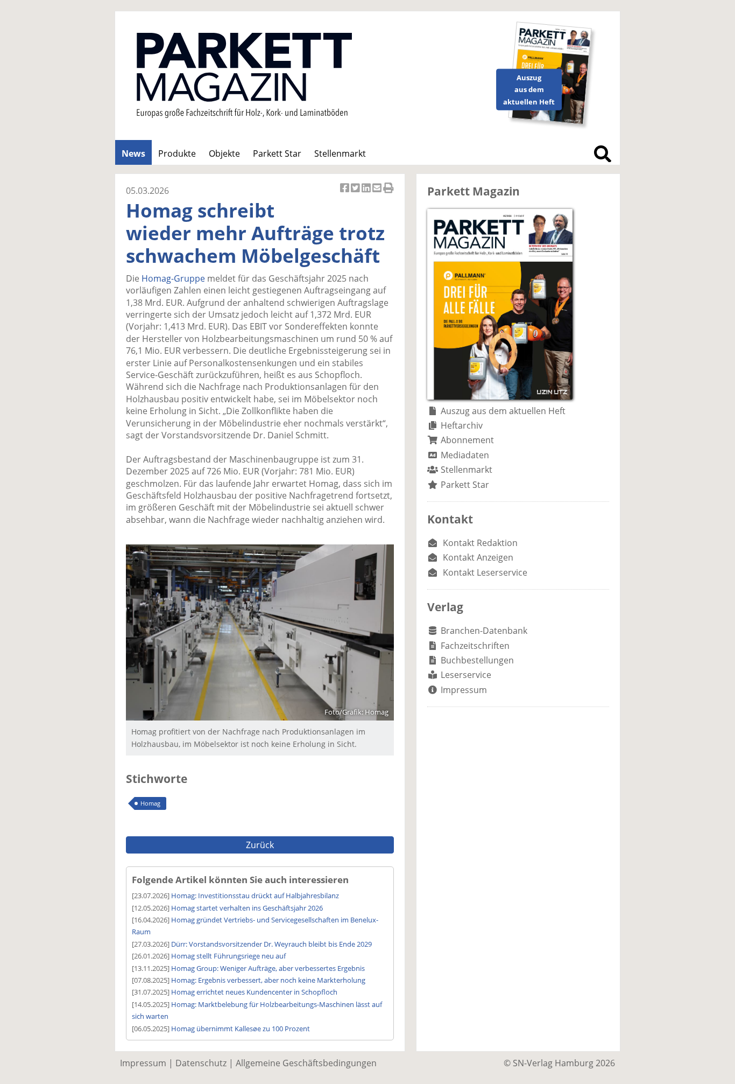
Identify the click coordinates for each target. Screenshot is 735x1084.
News (133, 153)
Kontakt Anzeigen (478, 557)
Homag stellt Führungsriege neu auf (228, 956)
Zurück (260, 845)
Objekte (224, 153)
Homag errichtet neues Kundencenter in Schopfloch (254, 992)
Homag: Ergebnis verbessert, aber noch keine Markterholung (268, 980)
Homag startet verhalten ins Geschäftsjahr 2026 (247, 908)
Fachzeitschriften (475, 646)
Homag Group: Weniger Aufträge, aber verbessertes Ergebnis (268, 968)
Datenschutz (201, 1063)
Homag (150, 803)
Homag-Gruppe (173, 278)
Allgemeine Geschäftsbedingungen (306, 1063)
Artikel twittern (356, 193)
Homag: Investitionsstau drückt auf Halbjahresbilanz (255, 895)
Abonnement (467, 440)
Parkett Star (277, 153)
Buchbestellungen (477, 660)
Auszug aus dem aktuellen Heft (503, 411)
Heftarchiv (462, 425)
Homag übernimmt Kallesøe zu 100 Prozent (240, 1028)
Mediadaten (465, 455)
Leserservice (466, 675)
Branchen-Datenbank (484, 631)
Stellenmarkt (340, 153)
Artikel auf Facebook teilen (345, 193)
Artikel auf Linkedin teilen (367, 193)
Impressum (464, 690)
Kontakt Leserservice (485, 572)
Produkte (177, 153)
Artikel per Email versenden (377, 193)
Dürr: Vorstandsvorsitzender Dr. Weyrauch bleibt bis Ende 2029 (271, 944)
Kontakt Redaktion (480, 543)
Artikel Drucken (388, 193)
